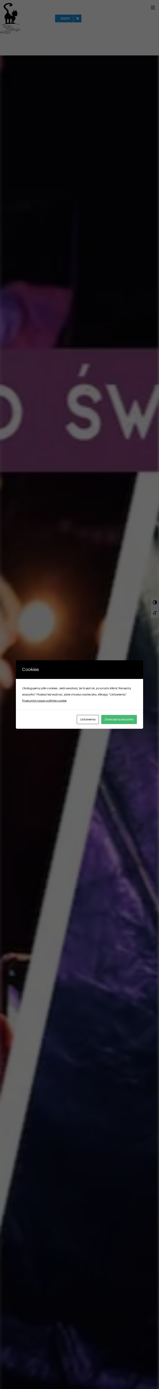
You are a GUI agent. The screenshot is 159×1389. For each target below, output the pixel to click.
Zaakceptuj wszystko (119, 719)
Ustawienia (88, 719)
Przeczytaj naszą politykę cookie (44, 700)
